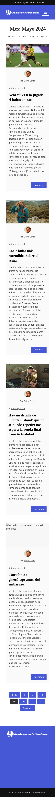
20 (23, 701)
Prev (14, 694)
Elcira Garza (29, 80)
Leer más (39, 185)
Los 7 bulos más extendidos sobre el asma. (23, 255)
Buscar (9, 765)
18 (41, 694)
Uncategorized (18, 88)
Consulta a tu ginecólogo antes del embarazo (24, 579)
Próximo (27, 708)
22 (41, 701)
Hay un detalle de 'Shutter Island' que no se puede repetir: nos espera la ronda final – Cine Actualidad (26, 424)
